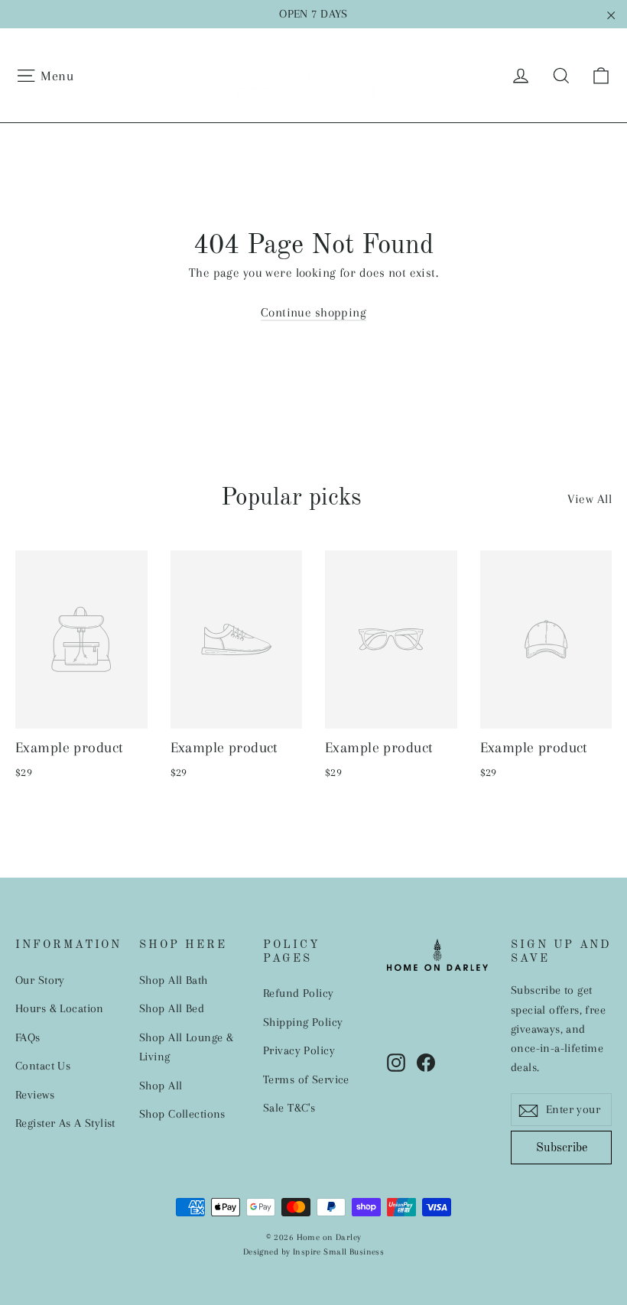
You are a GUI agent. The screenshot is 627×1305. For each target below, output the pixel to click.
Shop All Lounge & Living (186, 1047)
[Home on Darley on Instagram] (396, 1061)
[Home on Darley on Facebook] (426, 1061)
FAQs (28, 1037)
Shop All (160, 1085)
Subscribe (561, 1148)
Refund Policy (298, 993)
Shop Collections (182, 1114)
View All (589, 499)
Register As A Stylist (65, 1123)
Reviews (34, 1095)
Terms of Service (306, 1079)
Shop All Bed (171, 1008)
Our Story (40, 980)
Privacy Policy (299, 1050)
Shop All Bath (173, 980)
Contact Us (42, 1066)
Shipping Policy (303, 1022)
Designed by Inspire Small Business (313, 1252)
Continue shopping (313, 312)
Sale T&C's (289, 1108)
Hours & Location (59, 1008)
